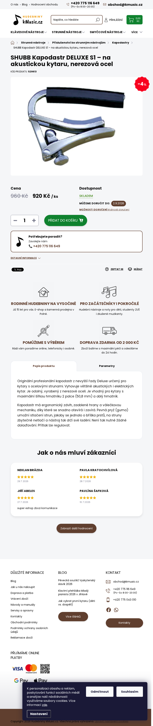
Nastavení (39, 714)
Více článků (73, 616)
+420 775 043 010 (124, 600)
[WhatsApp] (116, 609)
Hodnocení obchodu (44, 4)
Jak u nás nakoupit (23, 587)
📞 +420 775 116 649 (44, 246)
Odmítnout (100, 692)
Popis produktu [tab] (44, 366)
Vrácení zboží (19, 599)
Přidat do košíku (63, 220)
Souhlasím (129, 692)
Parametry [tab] (107, 366)
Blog (24, 4)
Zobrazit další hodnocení (76, 528)
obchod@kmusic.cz (126, 581)
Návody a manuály (23, 605)
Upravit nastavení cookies (111, 721)
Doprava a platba (22, 593)
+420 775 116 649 (125, 590)
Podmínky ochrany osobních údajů (29, 630)
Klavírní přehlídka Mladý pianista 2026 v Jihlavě (73, 592)
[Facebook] (108, 609)
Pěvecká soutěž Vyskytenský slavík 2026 (76, 582)
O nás (14, 4)
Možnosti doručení (104, 209)
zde (44, 705)
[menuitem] (29, 32)
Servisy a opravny (22, 610)
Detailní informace (24, 258)
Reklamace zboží (22, 637)
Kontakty (16, 616)
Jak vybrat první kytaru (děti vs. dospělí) (76, 603)
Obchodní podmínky (24, 622)
